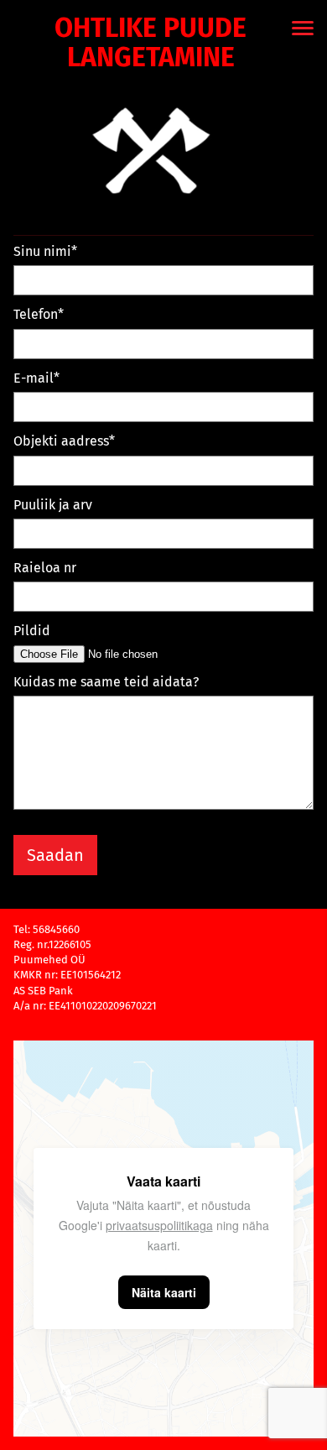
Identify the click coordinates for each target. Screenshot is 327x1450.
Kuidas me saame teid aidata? (106, 682)
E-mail (33, 378)
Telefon (35, 314)
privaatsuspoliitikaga (159, 1225)
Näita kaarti (164, 1292)
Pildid (31, 631)
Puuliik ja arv (52, 505)
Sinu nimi (42, 251)
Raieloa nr (44, 568)
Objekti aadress (61, 441)
